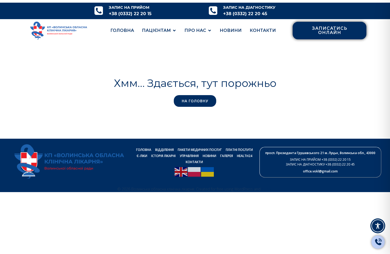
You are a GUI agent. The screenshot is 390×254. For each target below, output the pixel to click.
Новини (231, 30)
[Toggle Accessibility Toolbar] (378, 226)
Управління (189, 156)
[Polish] (194, 171)
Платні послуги (239, 149)
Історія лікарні (163, 156)
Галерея (226, 156)
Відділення (164, 149)
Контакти (263, 30)
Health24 (244, 156)
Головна (122, 30)
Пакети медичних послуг (200, 149)
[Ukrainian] (207, 171)
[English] (181, 171)
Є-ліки (142, 156)
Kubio (267, 189)
